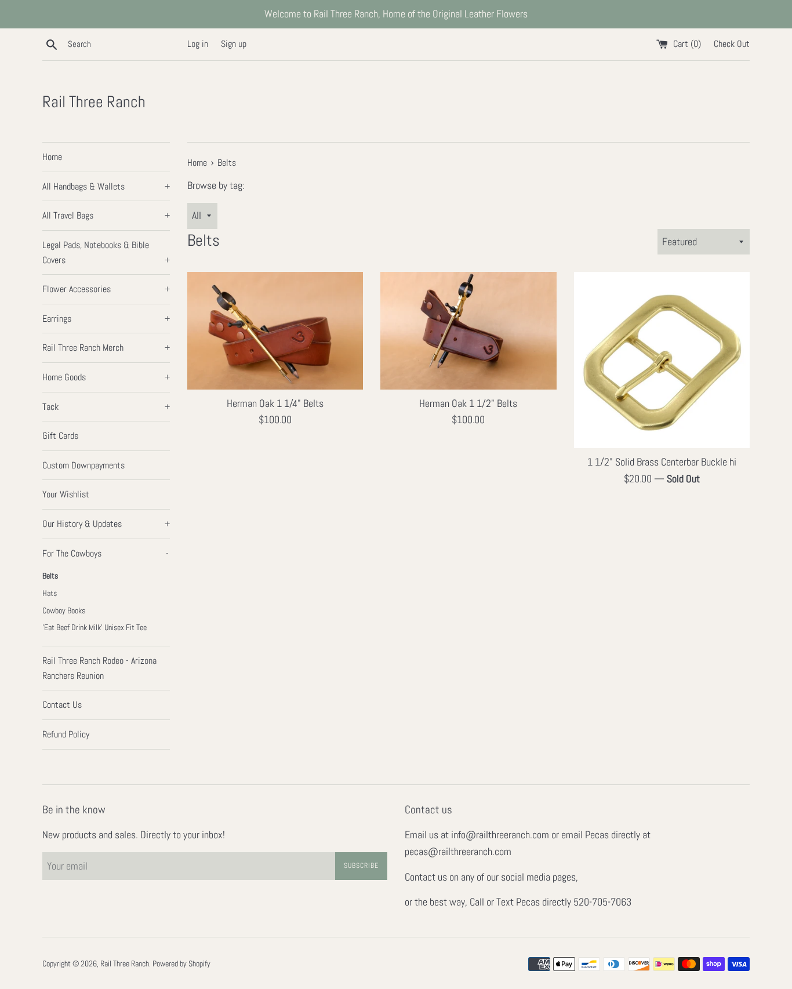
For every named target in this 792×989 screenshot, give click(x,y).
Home (52, 157)
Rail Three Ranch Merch (106, 347)
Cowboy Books (63, 611)
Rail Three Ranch (94, 102)
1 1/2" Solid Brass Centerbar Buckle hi (661, 461)
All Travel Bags (106, 215)
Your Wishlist (65, 494)
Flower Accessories (106, 289)
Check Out (732, 44)
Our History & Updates (106, 524)
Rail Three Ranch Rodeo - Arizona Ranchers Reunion (99, 668)
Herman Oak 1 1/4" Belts (275, 403)
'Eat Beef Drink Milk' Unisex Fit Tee (94, 627)
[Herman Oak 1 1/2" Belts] (468, 330)
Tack (106, 407)
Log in (197, 44)
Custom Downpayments (83, 465)
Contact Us (62, 705)
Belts (50, 576)
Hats (49, 593)
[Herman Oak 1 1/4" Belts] (275, 330)
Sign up (233, 44)
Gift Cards (60, 436)
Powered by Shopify (181, 963)
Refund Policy (65, 734)
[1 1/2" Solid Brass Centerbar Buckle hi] (662, 360)
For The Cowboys (105, 553)
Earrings (106, 318)
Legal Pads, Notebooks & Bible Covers (106, 252)
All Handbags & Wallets (106, 186)
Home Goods (106, 377)
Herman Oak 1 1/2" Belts (468, 403)
